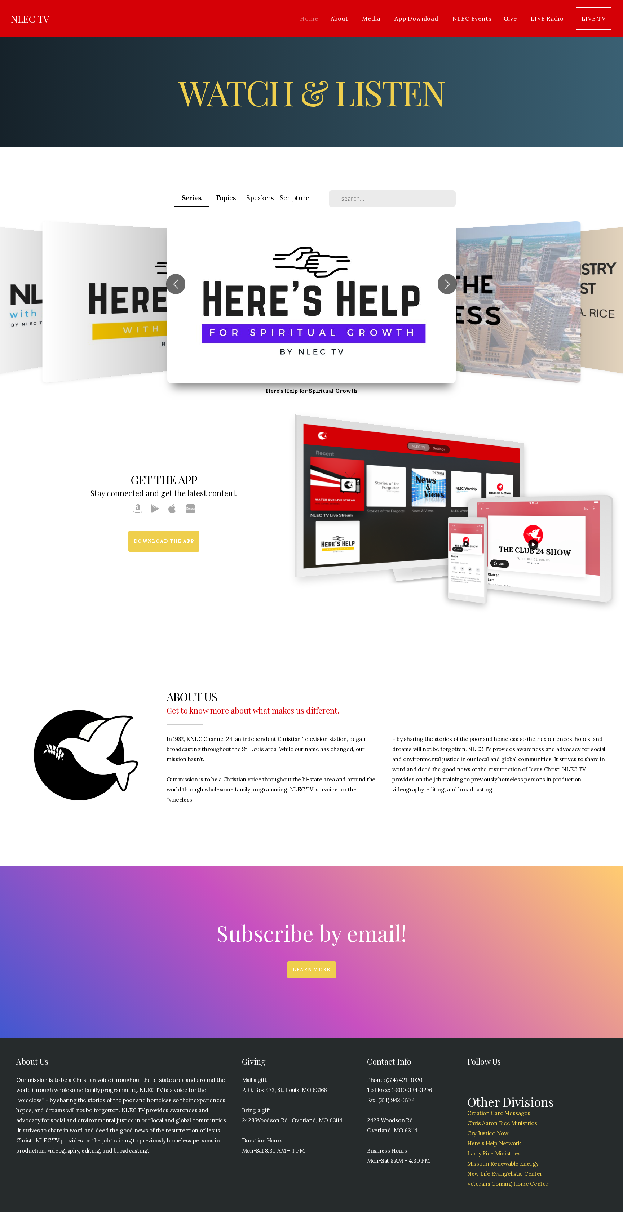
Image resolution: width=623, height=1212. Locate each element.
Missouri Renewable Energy (503, 1163)
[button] (176, 284)
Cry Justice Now (487, 1133)
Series (192, 198)
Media (372, 18)
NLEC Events (472, 18)
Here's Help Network (494, 1143)
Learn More (312, 970)
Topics (226, 198)
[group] (311, 302)
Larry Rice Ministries (494, 1153)
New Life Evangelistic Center (504, 1173)
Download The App (164, 541)
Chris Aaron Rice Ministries (502, 1123)
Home (309, 18)
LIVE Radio (547, 18)
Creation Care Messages (498, 1113)
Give (511, 18)
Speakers (260, 198)
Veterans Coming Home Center (507, 1183)
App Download (417, 18)
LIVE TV (594, 18)
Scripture (294, 198)
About (340, 18)
